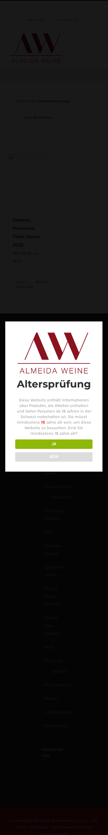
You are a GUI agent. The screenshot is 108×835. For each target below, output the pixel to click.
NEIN (54, 457)
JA (54, 444)
